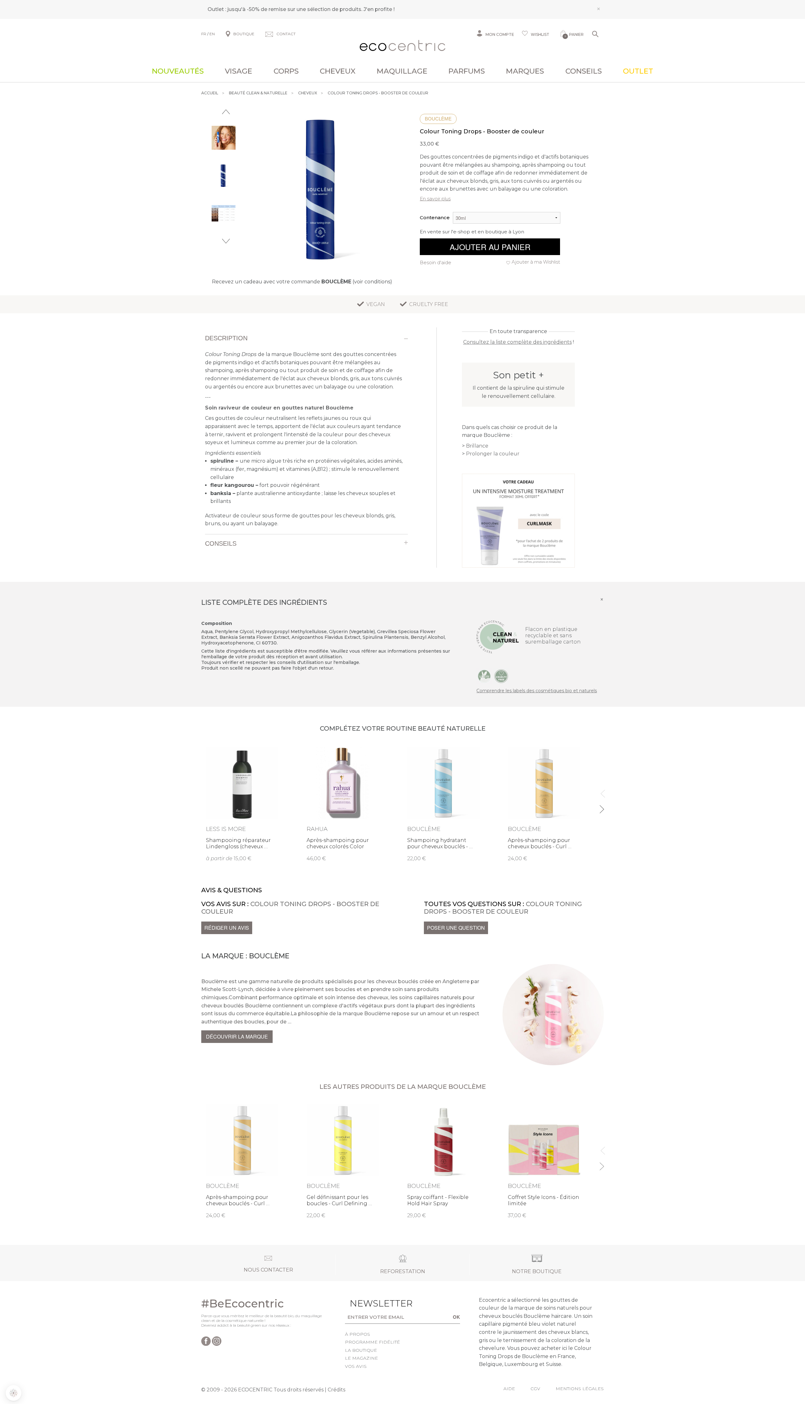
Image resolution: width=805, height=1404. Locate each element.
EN (212, 33)
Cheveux (338, 71)
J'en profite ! (379, 9)
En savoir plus (435, 199)
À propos (357, 1334)
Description (226, 338)
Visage (238, 71)
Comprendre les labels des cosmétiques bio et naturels (536, 691)
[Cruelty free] (501, 676)
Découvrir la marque (237, 1036)
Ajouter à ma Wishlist (536, 262)
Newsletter (371, 1303)
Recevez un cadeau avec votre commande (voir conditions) (302, 282)
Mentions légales (580, 1388)
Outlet (638, 71)
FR (203, 33)
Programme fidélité (372, 1342)
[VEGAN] (484, 676)
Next (226, 241)
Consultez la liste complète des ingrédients (517, 342)
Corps (286, 71)
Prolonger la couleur (492, 454)
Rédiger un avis (226, 927)
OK (456, 1316)
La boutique (361, 1350)
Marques (525, 71)
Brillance (477, 446)
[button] (13, 1393)
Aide (509, 1388)
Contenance (435, 217)
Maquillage (402, 71)
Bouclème (438, 118)
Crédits (336, 1390)
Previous (226, 111)
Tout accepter (105, 1372)
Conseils (583, 71)
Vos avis (356, 1366)
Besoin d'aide (435, 262)
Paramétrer (39, 1372)
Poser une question (456, 927)
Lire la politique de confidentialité (41, 1345)
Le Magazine (361, 1358)
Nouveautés (178, 71)
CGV (535, 1388)
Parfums (466, 71)
